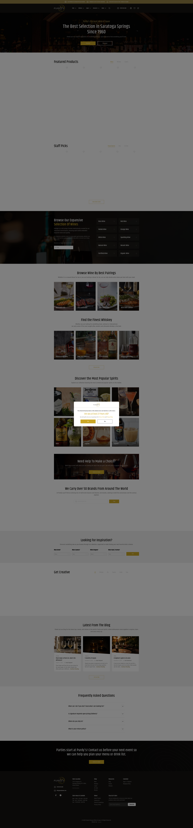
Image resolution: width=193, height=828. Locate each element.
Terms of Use (102, 417)
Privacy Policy (110, 417)
